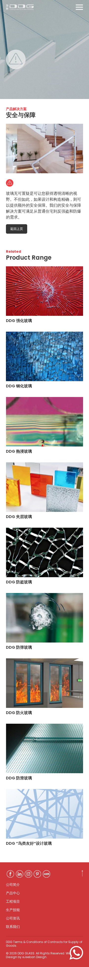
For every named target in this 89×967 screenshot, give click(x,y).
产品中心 (13, 893)
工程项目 (13, 901)
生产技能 (13, 909)
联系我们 (13, 926)
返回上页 (16, 229)
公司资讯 (13, 918)
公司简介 (13, 884)
